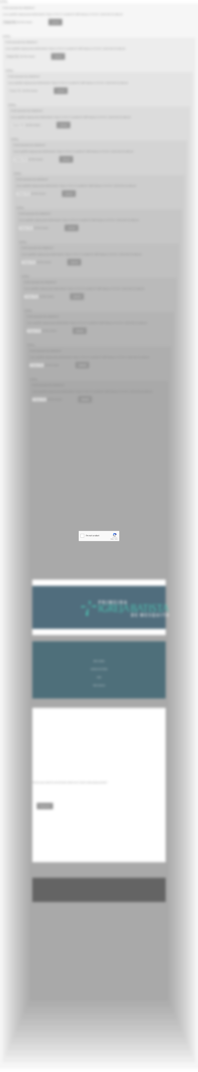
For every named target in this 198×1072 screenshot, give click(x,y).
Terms (116, 539)
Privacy (112, 539)
